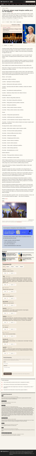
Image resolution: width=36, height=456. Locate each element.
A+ (8, 45)
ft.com (6, 198)
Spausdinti (11, 45)
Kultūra (16, 4)
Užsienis (20, 4)
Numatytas (5, 45)
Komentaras (5, 365)
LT (24, 1)
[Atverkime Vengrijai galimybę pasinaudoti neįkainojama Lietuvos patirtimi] (14, 210)
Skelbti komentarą (7, 373)
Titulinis (2, 4)
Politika (9, 4)
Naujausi (7, 266)
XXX (32, 4)
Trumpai (6, 4)
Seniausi (12, 266)
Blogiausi (21, 266)
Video (29, 4)
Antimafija (12, 4)
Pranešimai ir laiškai (24, 4)
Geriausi (17, 266)
